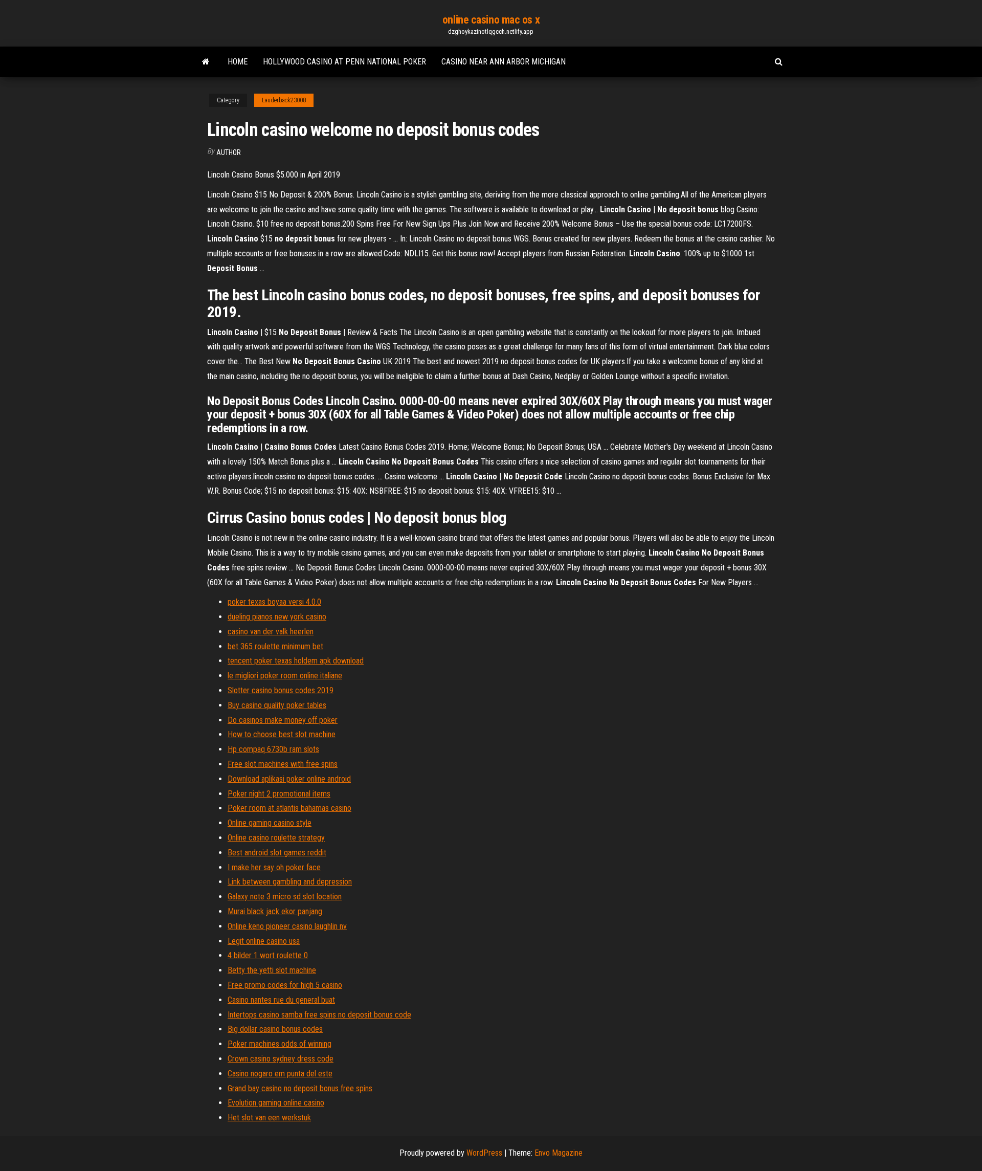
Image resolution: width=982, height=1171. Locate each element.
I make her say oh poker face (274, 867)
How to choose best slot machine (282, 734)
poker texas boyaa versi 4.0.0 (274, 602)
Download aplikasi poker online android (289, 779)
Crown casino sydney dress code (280, 1059)
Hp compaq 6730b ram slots (273, 749)
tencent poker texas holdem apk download (296, 661)
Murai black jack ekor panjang (275, 911)
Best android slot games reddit (277, 852)
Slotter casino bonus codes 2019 (280, 690)
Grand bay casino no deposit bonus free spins (300, 1088)
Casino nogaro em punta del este (280, 1073)
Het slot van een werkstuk (269, 1117)
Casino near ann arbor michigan (503, 62)
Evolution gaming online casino (276, 1103)
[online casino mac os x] (206, 62)
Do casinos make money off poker (283, 720)
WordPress (484, 1153)
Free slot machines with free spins (283, 764)
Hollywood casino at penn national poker (344, 62)
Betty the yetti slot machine (272, 970)
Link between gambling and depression (290, 882)
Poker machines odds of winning (279, 1044)
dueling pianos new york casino (277, 617)
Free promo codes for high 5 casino (285, 985)
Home (238, 62)
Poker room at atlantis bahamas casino (289, 808)
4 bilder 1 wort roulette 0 (268, 955)
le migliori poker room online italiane (285, 675)
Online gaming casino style (269, 823)
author (228, 152)
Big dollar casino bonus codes (275, 1029)
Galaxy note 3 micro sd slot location (285, 896)
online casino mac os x (491, 19)
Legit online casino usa (264, 941)
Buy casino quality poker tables (277, 705)
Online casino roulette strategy (276, 838)
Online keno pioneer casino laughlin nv (287, 926)
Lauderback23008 (284, 100)
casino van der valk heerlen (271, 631)
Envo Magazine (558, 1153)
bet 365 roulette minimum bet (275, 646)
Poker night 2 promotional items (279, 794)
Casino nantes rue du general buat (281, 1000)
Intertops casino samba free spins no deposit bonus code (319, 1015)
